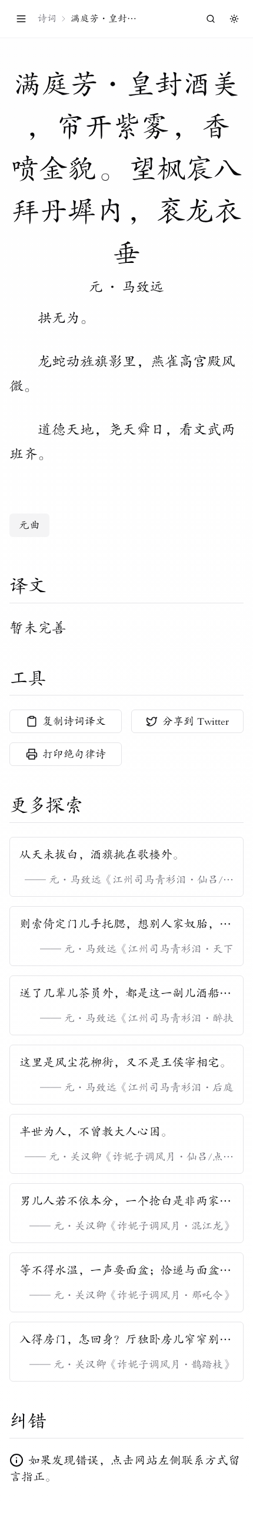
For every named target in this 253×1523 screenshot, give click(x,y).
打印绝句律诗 (74, 754)
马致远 (143, 287)
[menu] (21, 19)
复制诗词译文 (74, 721)
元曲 (29, 525)
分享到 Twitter (195, 721)
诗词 (47, 18)
